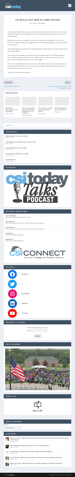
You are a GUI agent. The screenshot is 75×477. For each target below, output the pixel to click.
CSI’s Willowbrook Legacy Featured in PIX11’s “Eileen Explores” (29, 445)
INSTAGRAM (25, 294)
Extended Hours (11, 159)
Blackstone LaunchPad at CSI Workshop (11, 109)
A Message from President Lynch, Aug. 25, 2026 (20, 142)
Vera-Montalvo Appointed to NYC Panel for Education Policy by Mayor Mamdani (36, 457)
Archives (6, 425)
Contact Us (52, 475)
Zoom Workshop (11, 216)
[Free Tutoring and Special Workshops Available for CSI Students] (29, 101)
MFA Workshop (10, 221)
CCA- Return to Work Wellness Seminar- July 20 (45, 109)
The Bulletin (41, 23)
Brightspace (9, 233)
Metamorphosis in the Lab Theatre (61, 108)
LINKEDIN (24, 303)
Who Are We (61, 475)
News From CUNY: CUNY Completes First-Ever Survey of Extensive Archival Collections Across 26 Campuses (39, 439)
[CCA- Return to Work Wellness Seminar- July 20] (45, 101)
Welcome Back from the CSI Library (17, 136)
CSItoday (11, 475)
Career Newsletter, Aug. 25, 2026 (16, 148)
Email (29, 330)
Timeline (68, 475)
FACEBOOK (25, 274)
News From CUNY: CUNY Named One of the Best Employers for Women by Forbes (36, 463)
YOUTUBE (25, 313)
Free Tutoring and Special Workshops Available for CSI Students (28, 110)
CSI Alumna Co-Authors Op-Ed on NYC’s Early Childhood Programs (31, 451)
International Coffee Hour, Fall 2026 (17, 154)
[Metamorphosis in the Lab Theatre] (62, 101)
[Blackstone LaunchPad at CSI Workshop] (13, 101)
